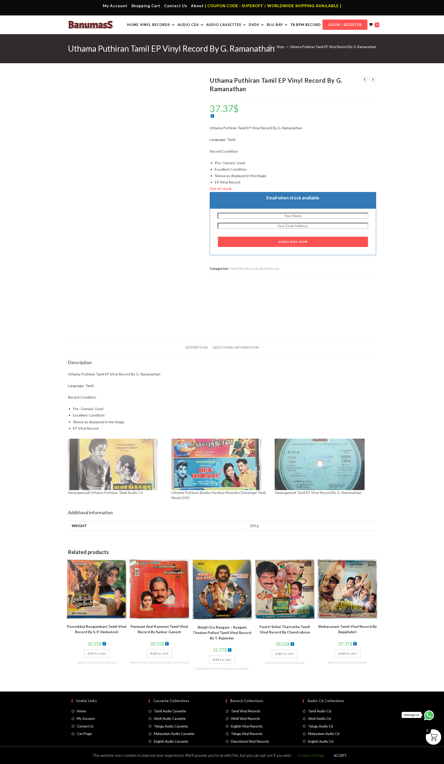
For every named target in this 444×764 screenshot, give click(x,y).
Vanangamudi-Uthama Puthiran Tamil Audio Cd (105, 492)
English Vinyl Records (247, 726)
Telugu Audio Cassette (171, 726)
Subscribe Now (293, 242)
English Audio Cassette (171, 741)
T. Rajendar (201, 668)
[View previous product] (364, 79)
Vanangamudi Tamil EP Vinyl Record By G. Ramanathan (318, 492)
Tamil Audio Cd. (320, 711)
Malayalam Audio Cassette (174, 734)
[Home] (270, 47)
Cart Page (84, 734)
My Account (115, 5)
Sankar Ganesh (139, 662)
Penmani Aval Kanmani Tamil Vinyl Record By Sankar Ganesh (159, 629)
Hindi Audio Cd (319, 718)
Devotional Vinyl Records (250, 741)
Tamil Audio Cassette (170, 711)
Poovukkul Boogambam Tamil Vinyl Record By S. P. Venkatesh (96, 629)
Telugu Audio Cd (320, 726)
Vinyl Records (269, 268)
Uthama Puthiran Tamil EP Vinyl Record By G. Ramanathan (333, 47)
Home (81, 711)
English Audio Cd (320, 741)
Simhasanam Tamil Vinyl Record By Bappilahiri (347, 629)
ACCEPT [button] (340, 755)
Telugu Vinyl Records (246, 734)
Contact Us (175, 5)
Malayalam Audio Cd (323, 734)
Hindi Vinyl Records (245, 718)
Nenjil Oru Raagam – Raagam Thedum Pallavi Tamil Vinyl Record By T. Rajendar (222, 632)
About (197, 5)
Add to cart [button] (96, 653)
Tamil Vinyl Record (243, 268)
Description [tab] (196, 347)
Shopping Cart (145, 5)
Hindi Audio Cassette (170, 718)
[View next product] (372, 79)
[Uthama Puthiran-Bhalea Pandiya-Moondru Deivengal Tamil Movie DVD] (220, 464)
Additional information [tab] (236, 347)
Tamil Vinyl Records (245, 711)
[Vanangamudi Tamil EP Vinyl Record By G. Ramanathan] (324, 464)
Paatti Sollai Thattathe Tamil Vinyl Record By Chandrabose (285, 629)
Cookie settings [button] (311, 755)
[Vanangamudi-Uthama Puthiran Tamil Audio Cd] (117, 464)
